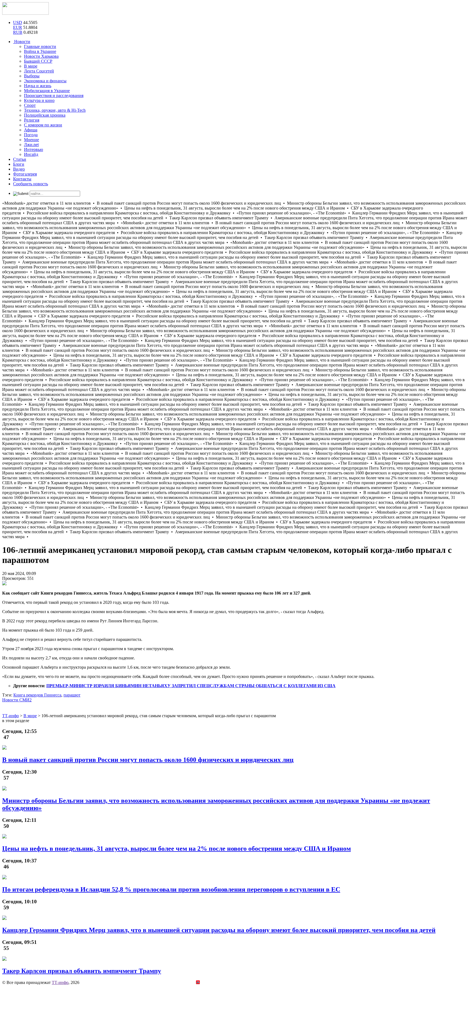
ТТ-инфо (60, 982)
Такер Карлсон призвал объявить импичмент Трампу (81, 970)
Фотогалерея (25, 174)
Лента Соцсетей (39, 71)
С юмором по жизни (43, 125)
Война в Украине (40, 51)
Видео (19, 169)
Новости (21, 41)
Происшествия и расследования (53, 95)
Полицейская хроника (44, 115)
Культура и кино (39, 100)
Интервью (33, 149)
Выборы (32, 76)
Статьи (19, 159)
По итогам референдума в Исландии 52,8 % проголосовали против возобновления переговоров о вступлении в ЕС (171, 889)
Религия (31, 120)
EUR (17, 27)
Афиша (30, 130)
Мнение (31, 139)
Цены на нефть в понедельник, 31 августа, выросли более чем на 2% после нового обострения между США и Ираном (176, 848)
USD (17, 22)
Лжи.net (31, 144)
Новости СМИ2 (17, 700)
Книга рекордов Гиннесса (37, 695)
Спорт (30, 105)
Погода (31, 134)
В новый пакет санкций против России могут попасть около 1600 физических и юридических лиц (148, 759)
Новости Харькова (41, 56)
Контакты (22, 179)
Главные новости (40, 46)
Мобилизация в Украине (47, 90)
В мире (30, 66)
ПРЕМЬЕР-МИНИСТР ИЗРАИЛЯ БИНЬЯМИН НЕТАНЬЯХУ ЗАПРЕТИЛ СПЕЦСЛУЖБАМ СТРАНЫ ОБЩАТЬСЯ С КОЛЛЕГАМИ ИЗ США (191, 685)
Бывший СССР (38, 61)
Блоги (18, 164)
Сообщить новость (30, 183)
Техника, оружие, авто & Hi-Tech (55, 110)
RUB (17, 32)
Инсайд (31, 154)
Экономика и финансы (45, 80)
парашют (72, 695)
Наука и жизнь (37, 85)
